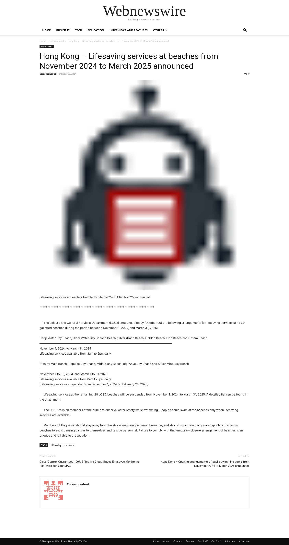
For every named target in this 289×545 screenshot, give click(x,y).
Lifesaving (56, 445)
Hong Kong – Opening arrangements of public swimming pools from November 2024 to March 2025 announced (205, 464)
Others (158, 30)
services (69, 445)
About (156, 541)
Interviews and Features (129, 30)
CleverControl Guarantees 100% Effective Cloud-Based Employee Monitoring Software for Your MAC (90, 464)
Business (63, 30)
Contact (177, 541)
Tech (78, 30)
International (57, 41)
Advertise (230, 541)
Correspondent (48, 73)
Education (96, 30)
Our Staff (203, 541)
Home (46, 30)
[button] (244, 30)
